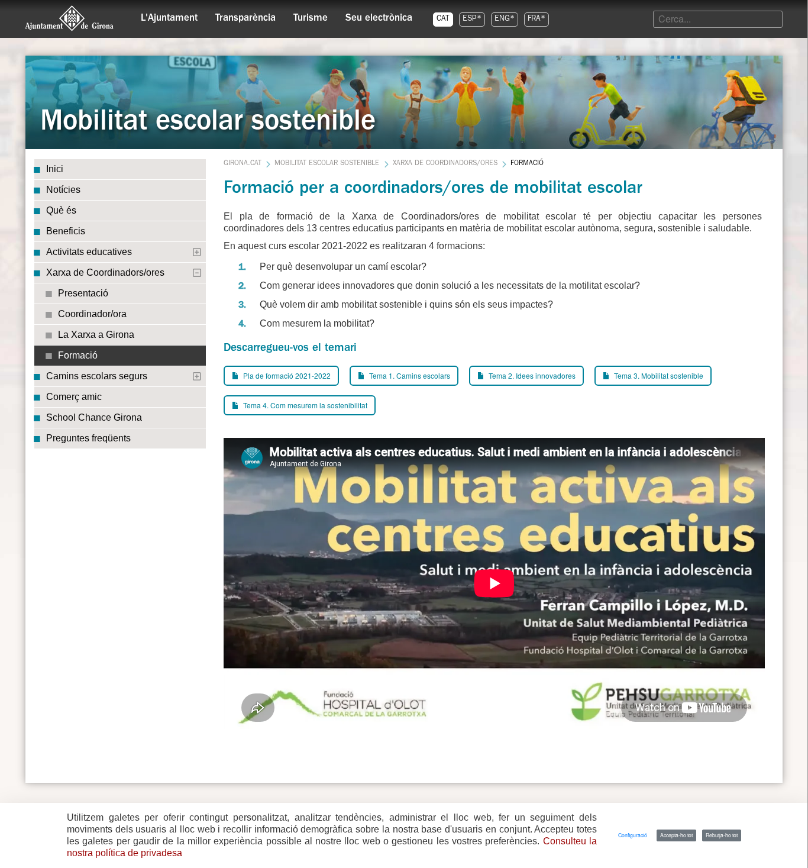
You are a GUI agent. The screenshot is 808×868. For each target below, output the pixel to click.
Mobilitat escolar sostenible (326, 163)
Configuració (632, 834)
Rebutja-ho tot (722, 834)
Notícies (63, 190)
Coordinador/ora (92, 314)
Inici (54, 169)
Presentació (83, 293)
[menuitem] (169, 15)
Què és (61, 210)
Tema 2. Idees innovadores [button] (531, 375)
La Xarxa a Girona (96, 335)
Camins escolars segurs (96, 376)
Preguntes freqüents (88, 438)
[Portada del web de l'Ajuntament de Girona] (69, 18)
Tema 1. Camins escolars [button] (408, 375)
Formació (78, 355)
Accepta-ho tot (676, 834)
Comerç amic (74, 397)
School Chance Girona (94, 417)
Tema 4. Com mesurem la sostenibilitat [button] (304, 405)
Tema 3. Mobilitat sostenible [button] (657, 375)
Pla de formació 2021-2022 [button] (286, 375)
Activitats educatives (89, 252)
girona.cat (242, 163)
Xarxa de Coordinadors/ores (105, 272)
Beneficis (65, 231)
